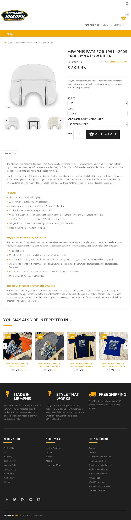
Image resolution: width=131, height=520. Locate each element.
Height (71, 98)
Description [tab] (10, 153)
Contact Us (8, 448)
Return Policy (9, 461)
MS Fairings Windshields (100, 457)
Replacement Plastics (98, 469)
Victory (49, 457)
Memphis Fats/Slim (97, 461)
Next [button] (61, 121)
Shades (11, 515)
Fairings (92, 452)
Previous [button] (6, 121)
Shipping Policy (10, 465)
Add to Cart (105, 134)
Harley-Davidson (54, 448)
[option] (12, 121)
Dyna (11, 42)
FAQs (5, 452)
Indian (49, 452)
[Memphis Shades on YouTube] (38, 499)
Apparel (92, 448)
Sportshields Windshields (100, 465)
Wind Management (97, 482)
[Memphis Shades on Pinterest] (30, 499)
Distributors (9, 478)
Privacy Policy (9, 469)
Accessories (94, 478)
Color (70, 109)
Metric (49, 461)
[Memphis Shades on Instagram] (22, 499)
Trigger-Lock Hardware (99, 486)
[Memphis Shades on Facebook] (6, 499)
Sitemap (7, 482)
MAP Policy (8, 473)
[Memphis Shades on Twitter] (14, 499)
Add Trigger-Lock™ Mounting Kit (85, 119)
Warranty (7, 457)
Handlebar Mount (54, 465)
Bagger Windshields (98, 473)
